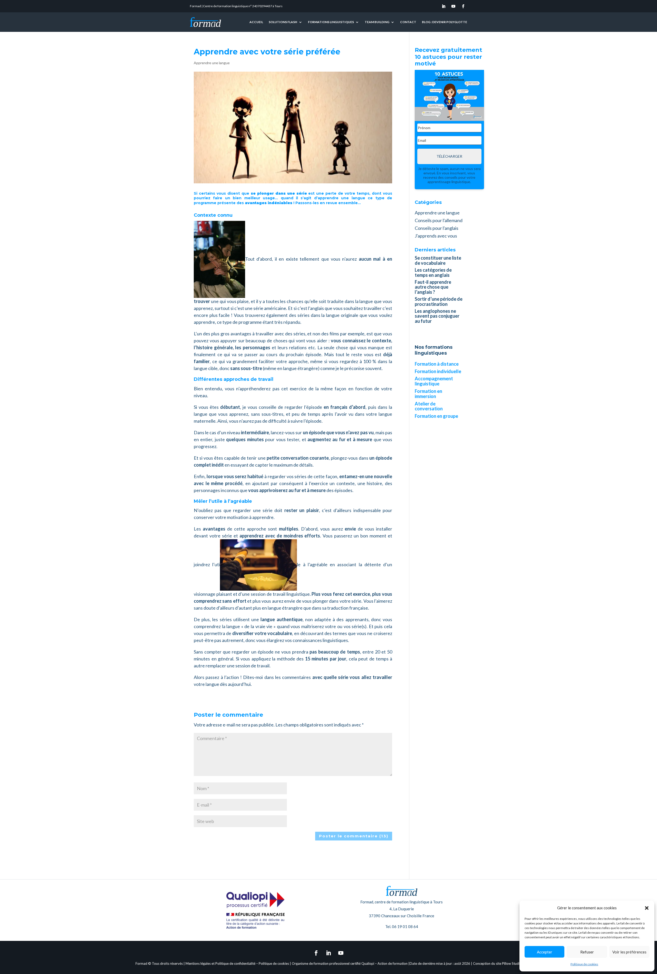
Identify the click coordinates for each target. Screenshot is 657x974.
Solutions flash (283, 22)
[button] (646, 908)
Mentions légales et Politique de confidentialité (220, 963)
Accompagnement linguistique (434, 381)
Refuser (587, 952)
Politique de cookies (584, 964)
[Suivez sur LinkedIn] (444, 6)
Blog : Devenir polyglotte (444, 22)
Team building (377, 22)
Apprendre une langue (212, 63)
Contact (408, 22)
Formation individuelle (438, 371)
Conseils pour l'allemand (438, 220)
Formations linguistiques (331, 22)
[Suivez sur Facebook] (463, 6)
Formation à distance (437, 364)
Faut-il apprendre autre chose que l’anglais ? (433, 287)
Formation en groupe (436, 416)
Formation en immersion (428, 393)
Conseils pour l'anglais (436, 228)
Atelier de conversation (429, 406)
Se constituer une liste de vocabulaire (438, 260)
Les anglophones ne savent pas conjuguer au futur (437, 316)
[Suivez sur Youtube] (453, 6)
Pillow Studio (511, 963)
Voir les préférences (629, 952)
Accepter (544, 952)
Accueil (256, 22)
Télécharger (449, 156)
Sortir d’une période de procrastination (438, 301)
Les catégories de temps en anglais (433, 272)
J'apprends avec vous (436, 236)
